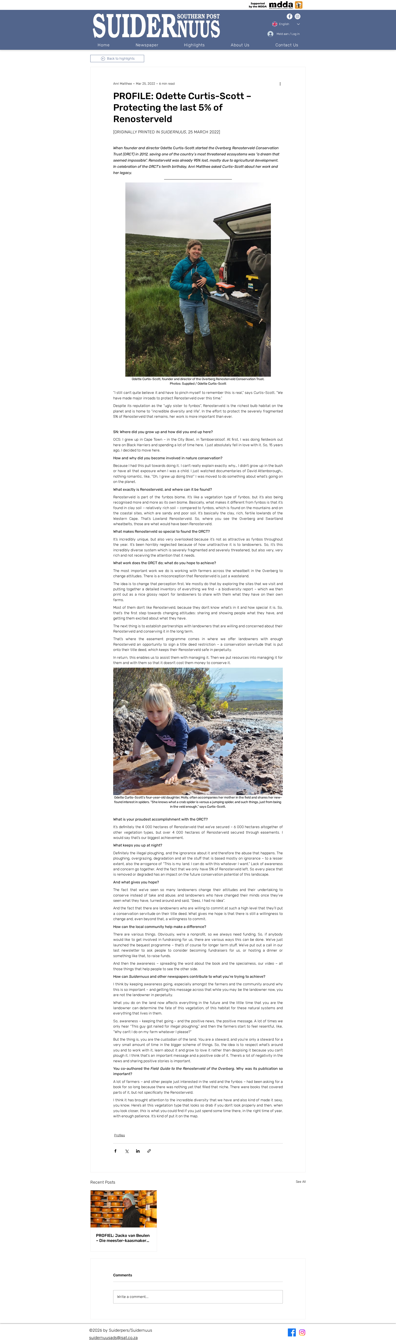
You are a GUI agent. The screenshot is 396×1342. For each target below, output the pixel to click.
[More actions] (280, 83)
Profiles (119, 1135)
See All (301, 1182)
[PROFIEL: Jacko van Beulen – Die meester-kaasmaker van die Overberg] (124, 1208)
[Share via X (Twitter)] (126, 1151)
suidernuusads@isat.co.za (113, 1337)
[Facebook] (289, 16)
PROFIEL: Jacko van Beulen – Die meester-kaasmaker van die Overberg (123, 1238)
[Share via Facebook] (115, 1151)
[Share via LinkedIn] (138, 1151)
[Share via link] (149, 1151)
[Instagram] (297, 16)
